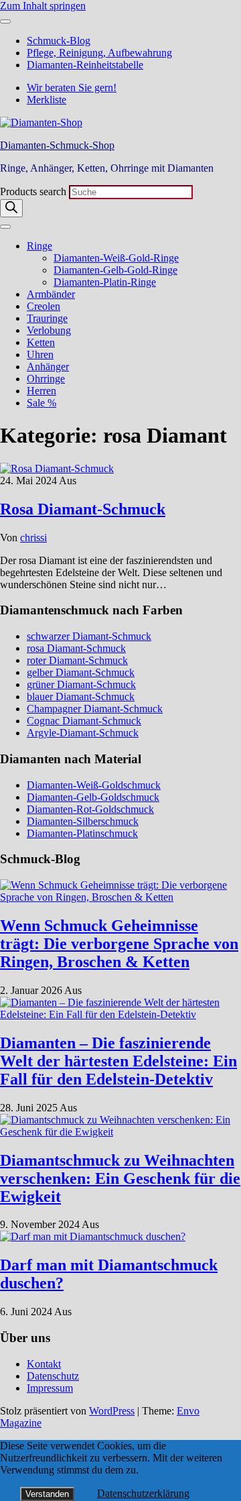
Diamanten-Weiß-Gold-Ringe (116, 258)
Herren (41, 390)
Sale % (41, 402)
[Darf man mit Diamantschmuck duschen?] (92, 1236)
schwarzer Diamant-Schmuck (89, 636)
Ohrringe (46, 378)
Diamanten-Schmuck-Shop (57, 145)
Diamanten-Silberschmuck (83, 821)
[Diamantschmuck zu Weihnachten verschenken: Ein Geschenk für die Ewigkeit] (120, 1131)
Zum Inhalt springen (43, 5)
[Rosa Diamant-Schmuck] (57, 468)
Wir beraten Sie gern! (71, 87)
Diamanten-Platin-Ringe (105, 282)
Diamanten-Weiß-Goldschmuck (94, 785)
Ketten (41, 342)
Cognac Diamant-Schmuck (84, 720)
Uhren (40, 354)
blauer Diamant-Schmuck (81, 696)
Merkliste (46, 99)
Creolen (43, 306)
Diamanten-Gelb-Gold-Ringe (115, 270)
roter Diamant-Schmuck (77, 660)
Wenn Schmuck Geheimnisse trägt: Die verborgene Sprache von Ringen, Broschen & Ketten (119, 943)
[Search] (11, 208)
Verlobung (49, 330)
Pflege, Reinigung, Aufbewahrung (99, 52)
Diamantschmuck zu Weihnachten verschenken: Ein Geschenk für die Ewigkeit (120, 1178)
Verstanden (47, 1494)
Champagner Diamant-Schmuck (95, 708)
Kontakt (44, 1364)
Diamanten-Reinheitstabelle (85, 64)
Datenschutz (53, 1376)
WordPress (112, 1410)
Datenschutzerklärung (143, 1493)
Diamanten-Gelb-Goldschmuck (93, 797)
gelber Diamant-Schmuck (81, 672)
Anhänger (48, 366)
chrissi (33, 537)
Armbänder (51, 294)
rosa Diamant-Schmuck (76, 648)
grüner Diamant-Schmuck (81, 684)
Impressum (50, 1388)
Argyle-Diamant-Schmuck (83, 732)
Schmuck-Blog (58, 40)
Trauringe (47, 318)
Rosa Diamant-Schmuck (82, 509)
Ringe (39, 246)
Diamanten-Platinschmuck (82, 833)
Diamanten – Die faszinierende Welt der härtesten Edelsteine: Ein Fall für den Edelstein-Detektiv (118, 1061)
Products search (34, 191)
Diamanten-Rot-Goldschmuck (90, 809)
